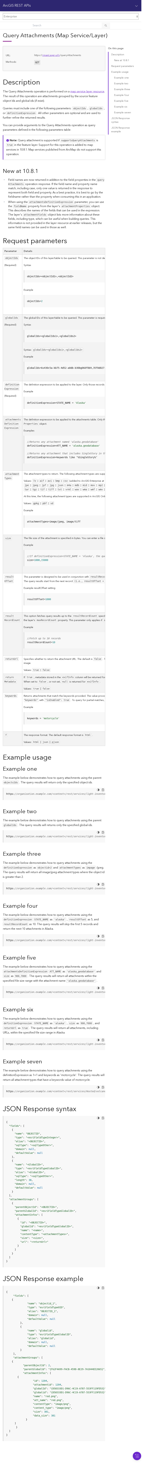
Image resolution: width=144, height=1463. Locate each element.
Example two (121, 84)
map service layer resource (87, 91)
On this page (115, 48)
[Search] (106, 25)
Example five (121, 101)
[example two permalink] (39, 811)
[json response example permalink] (86, 1279)
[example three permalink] (44, 854)
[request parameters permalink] (70, 241)
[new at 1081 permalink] (41, 171)
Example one (121, 78)
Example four (121, 95)
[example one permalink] (40, 769)
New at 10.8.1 (121, 60)
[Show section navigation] (136, 5)
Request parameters (122, 66)
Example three (122, 89)
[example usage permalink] (54, 757)
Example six (120, 107)
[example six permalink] (36, 1009)
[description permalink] (43, 82)
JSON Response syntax (120, 120)
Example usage (120, 72)
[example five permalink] (39, 957)
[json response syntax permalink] (79, 1109)
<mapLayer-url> (51, 55)
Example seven (122, 112)
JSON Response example (120, 130)
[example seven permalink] (45, 1061)
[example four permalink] (40, 906)
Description (117, 55)
